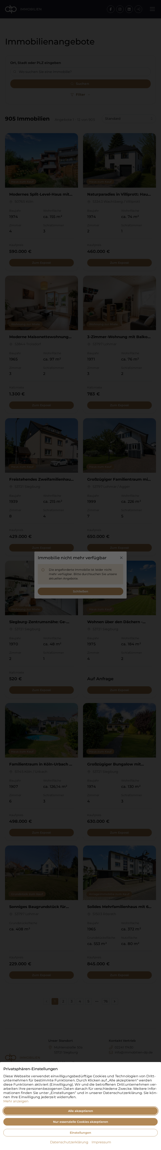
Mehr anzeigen (16, 1101)
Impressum (101, 1142)
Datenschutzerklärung (69, 1142)
